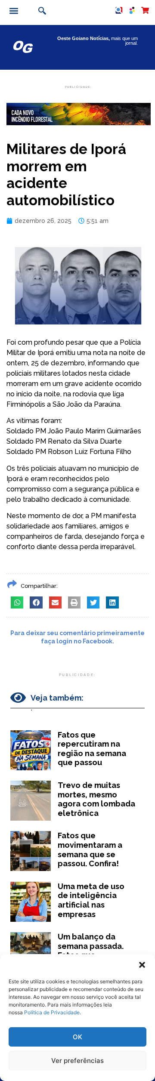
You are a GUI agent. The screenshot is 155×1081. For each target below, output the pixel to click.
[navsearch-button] (41, 11)
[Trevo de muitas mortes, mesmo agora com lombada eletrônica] (30, 801)
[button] (142, 965)
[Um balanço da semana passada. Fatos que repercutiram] (30, 952)
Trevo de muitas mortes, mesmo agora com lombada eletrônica (96, 799)
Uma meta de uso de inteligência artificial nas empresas (91, 900)
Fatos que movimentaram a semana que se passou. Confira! (90, 849)
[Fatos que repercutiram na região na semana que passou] (30, 750)
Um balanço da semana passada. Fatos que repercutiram (91, 950)
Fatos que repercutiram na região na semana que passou (92, 748)
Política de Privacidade (52, 1012)
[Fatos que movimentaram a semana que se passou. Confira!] (30, 851)
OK (77, 1037)
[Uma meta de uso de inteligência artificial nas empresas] (30, 902)
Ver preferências (77, 1060)
